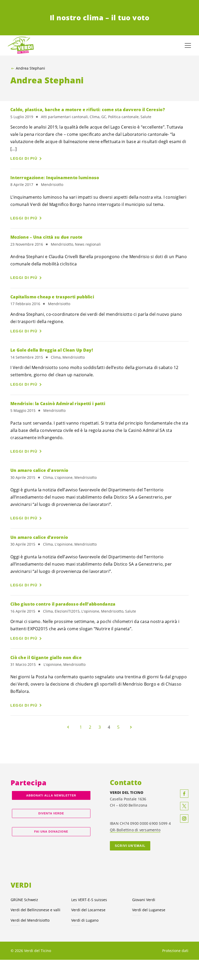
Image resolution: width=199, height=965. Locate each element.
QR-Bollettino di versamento (135, 829)
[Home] (21, 45)
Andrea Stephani (30, 68)
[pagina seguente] (131, 727)
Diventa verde (51, 813)
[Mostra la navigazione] (188, 45)
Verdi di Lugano (84, 920)
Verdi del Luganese (148, 909)
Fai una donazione (51, 831)
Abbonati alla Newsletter (51, 795)
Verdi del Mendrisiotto (30, 920)
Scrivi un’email (130, 846)
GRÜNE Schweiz (24, 899)
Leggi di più (23, 158)
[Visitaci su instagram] (184, 818)
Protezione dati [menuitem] (175, 950)
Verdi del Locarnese (88, 909)
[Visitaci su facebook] (184, 793)
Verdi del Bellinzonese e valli (35, 909)
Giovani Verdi (143, 899)
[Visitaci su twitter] (184, 806)
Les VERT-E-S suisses (89, 899)
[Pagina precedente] (68, 727)
